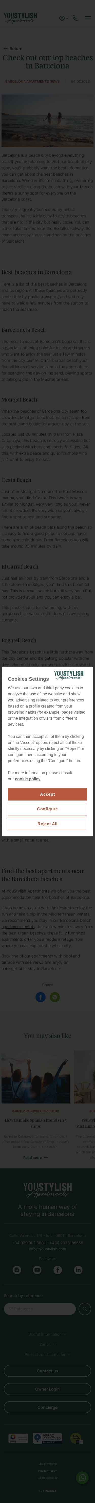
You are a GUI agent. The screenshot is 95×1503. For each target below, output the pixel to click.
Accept (47, 794)
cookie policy (28, 779)
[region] (47, 751)
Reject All (47, 824)
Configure (47, 809)
